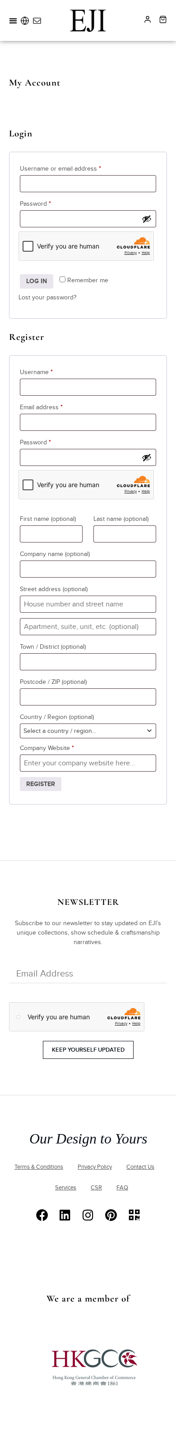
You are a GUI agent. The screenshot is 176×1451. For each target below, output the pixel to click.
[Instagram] (88, 1215)
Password (48, 203)
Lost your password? (47, 297)
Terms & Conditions (38, 1167)
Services (65, 1187)
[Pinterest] (111, 1215)
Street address (54, 589)
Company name (55, 554)
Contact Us (140, 1167)
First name (48, 519)
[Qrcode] (134, 1215)
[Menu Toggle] (13, 21)
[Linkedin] (65, 1215)
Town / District (53, 647)
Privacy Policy (95, 1167)
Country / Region (57, 717)
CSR (96, 1187)
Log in (36, 281)
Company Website (47, 748)
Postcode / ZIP (53, 682)
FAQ (122, 1187)
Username (49, 371)
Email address (54, 406)
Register (40, 784)
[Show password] (147, 219)
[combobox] (88, 730)
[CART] (163, 19)
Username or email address (73, 167)
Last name (120, 519)
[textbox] (88, 731)
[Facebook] (42, 1215)
